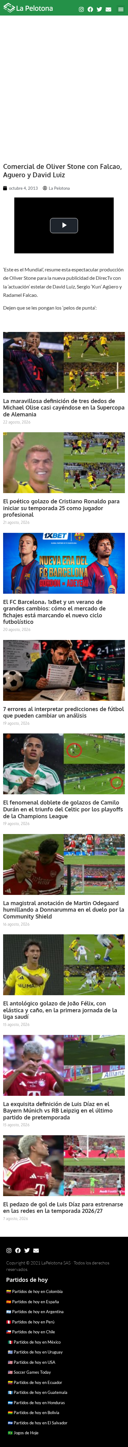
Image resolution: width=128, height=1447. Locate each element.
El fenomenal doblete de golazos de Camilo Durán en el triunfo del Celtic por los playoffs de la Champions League (63, 809)
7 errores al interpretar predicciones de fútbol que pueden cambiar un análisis (63, 712)
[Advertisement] (64, 86)
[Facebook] (90, 9)
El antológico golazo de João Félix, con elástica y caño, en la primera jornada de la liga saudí (60, 1010)
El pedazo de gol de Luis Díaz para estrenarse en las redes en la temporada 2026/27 (63, 1207)
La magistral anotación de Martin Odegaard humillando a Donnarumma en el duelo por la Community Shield (63, 910)
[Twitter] (99, 9)
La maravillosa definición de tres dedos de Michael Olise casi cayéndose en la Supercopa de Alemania (64, 407)
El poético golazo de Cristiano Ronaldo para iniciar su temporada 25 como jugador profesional (61, 508)
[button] (121, 9)
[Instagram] (81, 9)
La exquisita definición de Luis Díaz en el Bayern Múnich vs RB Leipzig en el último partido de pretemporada (58, 1110)
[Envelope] (108, 9)
